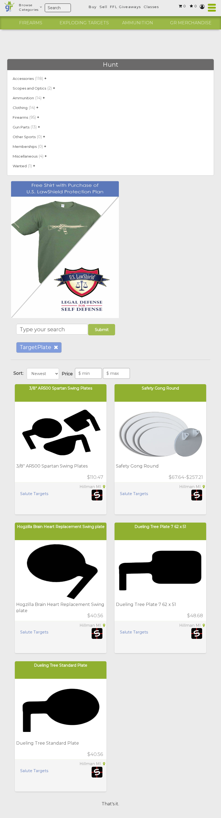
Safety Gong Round (160, 388)
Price (68, 373)
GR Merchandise (191, 22)
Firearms (30, 22)
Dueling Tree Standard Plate (60, 665)
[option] (30, 23)
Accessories (23, 78)
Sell (103, 7)
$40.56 (95, 616)
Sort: (19, 373)
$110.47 (95, 477)
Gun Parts (21, 127)
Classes (151, 7)
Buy (92, 7)
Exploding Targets (84, 22)
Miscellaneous (25, 156)
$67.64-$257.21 (186, 477)
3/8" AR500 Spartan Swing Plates (60, 388)
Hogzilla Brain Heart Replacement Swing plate (61, 526)
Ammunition (137, 22)
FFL (113, 7)
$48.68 (195, 616)
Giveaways (130, 7)
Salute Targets (34, 493)
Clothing (20, 107)
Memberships (25, 146)
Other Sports (24, 137)
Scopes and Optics (29, 88)
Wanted (20, 166)
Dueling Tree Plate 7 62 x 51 (160, 526)
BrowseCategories (29, 7)
